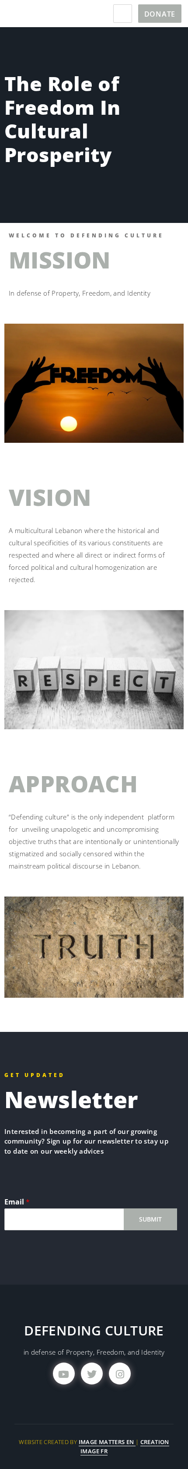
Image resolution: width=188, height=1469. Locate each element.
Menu (122, 13)
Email (17, 1202)
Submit (150, 1219)
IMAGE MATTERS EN (107, 1442)
